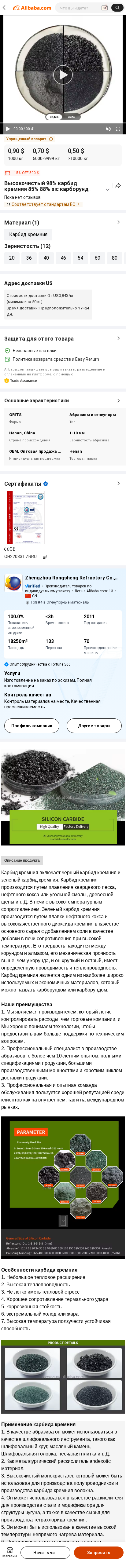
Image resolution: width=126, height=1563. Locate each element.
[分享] (118, 185)
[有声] (108, 129)
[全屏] (118, 129)
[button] (29, 139)
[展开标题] (108, 190)
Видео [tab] (54, 117)
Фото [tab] (71, 117)
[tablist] (63, 116)
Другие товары (94, 725)
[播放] (8, 129)
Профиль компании (31, 725)
